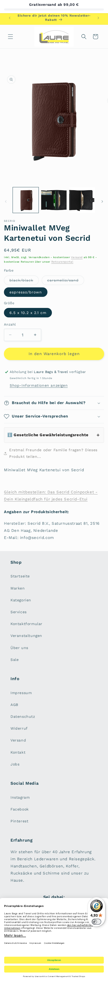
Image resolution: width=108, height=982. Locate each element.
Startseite (20, 576)
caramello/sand (65, 281)
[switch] (96, 922)
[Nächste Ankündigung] (98, 18)
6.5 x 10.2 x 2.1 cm (27, 313)
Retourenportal (62, 261)
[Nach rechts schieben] (102, 201)
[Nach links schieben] (6, 201)
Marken (17, 588)
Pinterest (19, 821)
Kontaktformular (26, 624)
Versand (77, 257)
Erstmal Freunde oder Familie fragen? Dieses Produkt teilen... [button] (53, 453)
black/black (24, 281)
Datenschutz (22, 716)
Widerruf (19, 728)
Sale (14, 659)
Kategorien (20, 600)
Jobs (14, 764)
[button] (10, 36)
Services (18, 612)
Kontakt (17, 752)
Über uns (19, 648)
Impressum (21, 693)
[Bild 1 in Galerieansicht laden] (26, 200)
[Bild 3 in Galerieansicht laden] (54, 200)
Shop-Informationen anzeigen (39, 385)
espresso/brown (25, 292)
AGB (14, 705)
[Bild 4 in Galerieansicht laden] (82, 200)
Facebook (19, 809)
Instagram (20, 797)
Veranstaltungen (26, 636)
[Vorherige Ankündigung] (9, 18)
